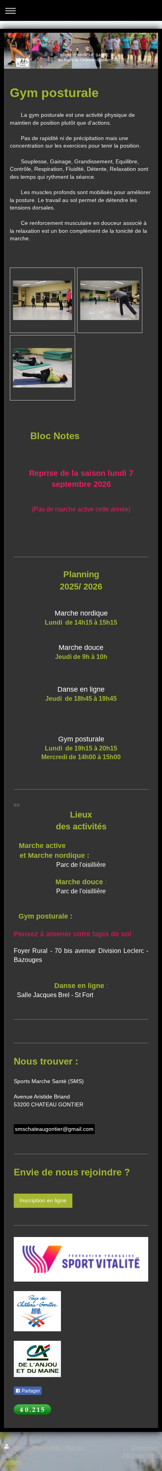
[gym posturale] (42, 300)
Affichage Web (140, 1455)
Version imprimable (36, 1447)
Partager (30, 1391)
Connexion (144, 1447)
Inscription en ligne (43, 1200)
